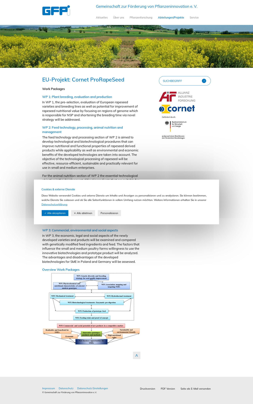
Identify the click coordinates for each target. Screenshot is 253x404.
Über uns (118, 17)
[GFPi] (56, 14)
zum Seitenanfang (136, 355)
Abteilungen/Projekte (171, 17)
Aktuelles (102, 17)
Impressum (48, 388)
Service (194, 17)
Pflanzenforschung (141, 17)
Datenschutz (66, 388)
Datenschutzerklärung (54, 204)
